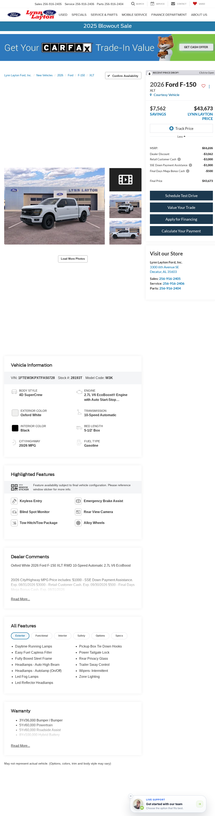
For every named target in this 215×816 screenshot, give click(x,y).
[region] (181, 164)
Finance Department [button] (169, 14)
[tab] (20, 635)
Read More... (20, 599)
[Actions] (209, 86)
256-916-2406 (173, 283)
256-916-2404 (170, 288)
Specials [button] (79, 14)
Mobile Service (134, 14)
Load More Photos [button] (73, 258)
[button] (54, 206)
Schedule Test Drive (181, 195)
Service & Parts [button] (104, 14)
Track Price (184, 128)
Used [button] (63, 14)
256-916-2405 (170, 278)
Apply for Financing (181, 219)
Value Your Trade (181, 207)
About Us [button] (199, 14)
